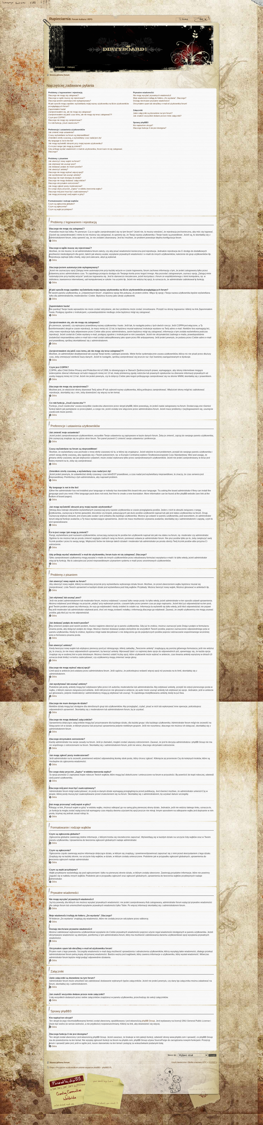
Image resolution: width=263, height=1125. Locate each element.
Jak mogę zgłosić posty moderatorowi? (65, 186)
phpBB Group (148, 1021)
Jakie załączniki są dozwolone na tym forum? (152, 113)
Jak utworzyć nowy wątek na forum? (64, 161)
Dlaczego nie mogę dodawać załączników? (67, 180)
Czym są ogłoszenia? (57, 206)
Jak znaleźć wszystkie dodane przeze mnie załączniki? (157, 116)
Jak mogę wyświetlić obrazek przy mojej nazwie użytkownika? (75, 143)
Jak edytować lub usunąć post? (62, 164)
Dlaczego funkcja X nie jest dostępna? (149, 128)
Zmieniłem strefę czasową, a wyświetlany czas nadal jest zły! (74, 138)
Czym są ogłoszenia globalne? (61, 204)
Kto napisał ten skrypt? (143, 125)
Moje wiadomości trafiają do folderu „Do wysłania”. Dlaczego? (159, 98)
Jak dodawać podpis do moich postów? (65, 167)
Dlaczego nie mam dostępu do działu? (64, 178)
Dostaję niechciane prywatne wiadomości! (151, 101)
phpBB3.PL (107, 1067)
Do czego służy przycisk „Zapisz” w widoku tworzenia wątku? (75, 189)
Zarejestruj (60, 67)
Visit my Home (206, 1101)
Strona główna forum (131, 49)
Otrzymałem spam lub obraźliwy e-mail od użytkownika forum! (160, 104)
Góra (54, 240)
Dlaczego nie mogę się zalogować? (63, 95)
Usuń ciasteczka (178, 1062)
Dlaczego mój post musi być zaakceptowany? (68, 192)
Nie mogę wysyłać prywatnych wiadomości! (152, 95)
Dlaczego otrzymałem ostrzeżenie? (63, 183)
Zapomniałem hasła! (57, 109)
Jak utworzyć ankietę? (58, 169)
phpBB (87, 1091)
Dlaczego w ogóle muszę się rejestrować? (66, 98)
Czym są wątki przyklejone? (60, 209)
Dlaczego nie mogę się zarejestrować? (65, 120)
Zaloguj (71, 67)
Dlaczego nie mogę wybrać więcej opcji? (65, 172)
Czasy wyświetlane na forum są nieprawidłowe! (68, 135)
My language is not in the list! (60, 141)
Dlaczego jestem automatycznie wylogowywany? (69, 101)
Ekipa (52, 1067)
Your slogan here (102, 1091)
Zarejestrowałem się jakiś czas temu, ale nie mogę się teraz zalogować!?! (80, 114)
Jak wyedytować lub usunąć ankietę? (64, 175)
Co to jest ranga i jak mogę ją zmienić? (65, 146)
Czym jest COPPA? (56, 117)
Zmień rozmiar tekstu (20, 3)
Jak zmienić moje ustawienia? (61, 132)
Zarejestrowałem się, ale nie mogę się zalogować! (69, 112)
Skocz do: (172, 1055)
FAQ (33, 3)
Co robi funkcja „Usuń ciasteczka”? (63, 123)
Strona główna (8, 3)
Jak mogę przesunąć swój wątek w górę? (66, 194)
